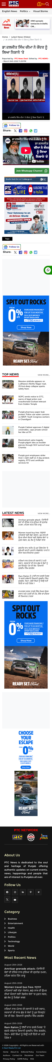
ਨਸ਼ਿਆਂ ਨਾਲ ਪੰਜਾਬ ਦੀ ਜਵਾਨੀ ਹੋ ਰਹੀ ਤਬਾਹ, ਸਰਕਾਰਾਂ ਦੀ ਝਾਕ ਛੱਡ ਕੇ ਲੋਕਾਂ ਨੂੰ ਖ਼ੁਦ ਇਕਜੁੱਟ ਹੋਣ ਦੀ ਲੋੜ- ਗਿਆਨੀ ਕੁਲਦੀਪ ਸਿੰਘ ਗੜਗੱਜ (33, 564)
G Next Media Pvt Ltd (11, 1048)
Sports (11, 950)
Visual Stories (40, 11)
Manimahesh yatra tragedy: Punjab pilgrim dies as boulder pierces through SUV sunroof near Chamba (34, 444)
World (11, 946)
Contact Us (17, 1055)
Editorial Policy (27, 1052)
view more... (44, 375)
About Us (15, 1052)
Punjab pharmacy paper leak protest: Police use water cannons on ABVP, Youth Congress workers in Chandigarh (34, 415)
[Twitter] (15, 131)
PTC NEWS (43, 58)
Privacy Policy (9, 1059)
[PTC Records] (31, 837)
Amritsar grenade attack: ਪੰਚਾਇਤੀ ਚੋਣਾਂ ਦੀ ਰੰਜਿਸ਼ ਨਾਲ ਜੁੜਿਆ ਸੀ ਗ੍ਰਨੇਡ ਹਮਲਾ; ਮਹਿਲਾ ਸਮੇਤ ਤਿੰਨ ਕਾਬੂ (33, 522)
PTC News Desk (21, 58)
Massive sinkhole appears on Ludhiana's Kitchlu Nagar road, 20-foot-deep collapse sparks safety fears (32, 385)
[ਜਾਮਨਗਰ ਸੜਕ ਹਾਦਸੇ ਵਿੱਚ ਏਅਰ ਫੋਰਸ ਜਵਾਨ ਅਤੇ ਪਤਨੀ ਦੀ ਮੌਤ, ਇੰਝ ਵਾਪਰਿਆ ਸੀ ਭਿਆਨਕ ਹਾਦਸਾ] (8, 594)
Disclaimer (28, 1055)
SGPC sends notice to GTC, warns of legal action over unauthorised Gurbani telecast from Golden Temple (32, 400)
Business (12, 919)
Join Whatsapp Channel (29, 171)
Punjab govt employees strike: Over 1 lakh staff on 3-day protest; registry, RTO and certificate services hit (34, 459)
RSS (32, 1059)
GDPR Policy (22, 1059)
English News (9, 11)
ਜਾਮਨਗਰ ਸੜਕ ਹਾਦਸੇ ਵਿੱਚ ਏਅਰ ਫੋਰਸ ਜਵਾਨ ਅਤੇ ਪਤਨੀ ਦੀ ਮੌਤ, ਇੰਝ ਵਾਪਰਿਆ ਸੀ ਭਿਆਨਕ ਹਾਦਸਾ (33, 593)
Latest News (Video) (20, 37)
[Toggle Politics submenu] (29, 11)
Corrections (41, 1052)
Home (5, 37)
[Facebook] (20, 131)
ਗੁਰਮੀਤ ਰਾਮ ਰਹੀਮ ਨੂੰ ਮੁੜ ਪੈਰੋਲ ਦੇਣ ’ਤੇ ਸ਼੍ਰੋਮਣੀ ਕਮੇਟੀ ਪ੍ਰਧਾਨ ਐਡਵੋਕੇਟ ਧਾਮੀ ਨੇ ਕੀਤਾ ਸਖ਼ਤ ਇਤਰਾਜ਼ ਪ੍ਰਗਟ (34, 550)
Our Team (40, 1055)
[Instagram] (26, 131)
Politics (24, 11)
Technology (14, 941)
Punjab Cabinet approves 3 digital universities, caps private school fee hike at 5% (33, 429)
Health (11, 928)
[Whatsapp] (31, 131)
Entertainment (15, 923)
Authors (6, 1055)
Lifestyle (12, 932)
